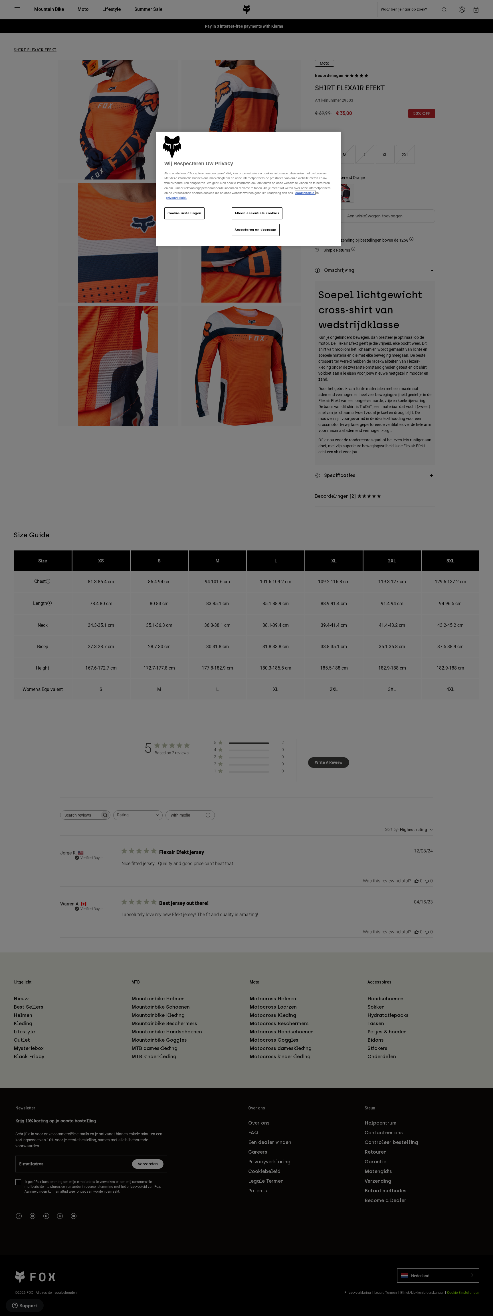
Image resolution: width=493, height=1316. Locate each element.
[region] (248, 189)
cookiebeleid (305, 193)
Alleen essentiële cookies (257, 213)
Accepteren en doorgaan (255, 230)
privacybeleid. (176, 197)
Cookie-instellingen (184, 213)
